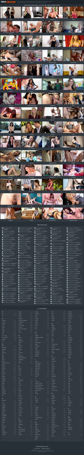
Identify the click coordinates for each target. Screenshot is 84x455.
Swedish (69, 351)
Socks (69, 320)
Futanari (20, 415)
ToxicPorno (61, 271)
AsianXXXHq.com (22, 271)
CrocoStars (29, 275)
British (3, 388)
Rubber (53, 402)
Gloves (36, 315)
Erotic (20, 373)
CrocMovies (45, 265)
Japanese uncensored (39, 388)
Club (3, 429)
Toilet (69, 386)
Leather (36, 414)
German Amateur (22, 429)
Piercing (53, 366)
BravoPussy (45, 237)
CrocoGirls (77, 228)
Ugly (69, 398)
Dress (20, 361)
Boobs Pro (12, 251)
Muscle (53, 320)
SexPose (11, 281)
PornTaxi (59, 236)
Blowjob (3, 378)
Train (69, 390)
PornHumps (61, 303)
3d (2, 315)
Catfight (3, 407)
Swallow (69, 349)
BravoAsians (13, 293)
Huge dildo (37, 352)
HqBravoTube (14, 263)
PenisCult (76, 275)
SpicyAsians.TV (54, 229)
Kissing (36, 398)
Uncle (69, 400)
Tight (69, 383)
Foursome (21, 408)
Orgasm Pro (29, 284)
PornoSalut (77, 255)
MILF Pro (60, 262)
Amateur (3, 323)
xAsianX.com (78, 264)
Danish (20, 339)
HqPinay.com (13, 243)
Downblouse (21, 359)
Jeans (36, 391)
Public (53, 385)
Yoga (69, 434)
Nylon (53, 335)
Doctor (20, 347)
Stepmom (70, 337)
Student (69, 345)
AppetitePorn (29, 290)
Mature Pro (77, 289)
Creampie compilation (23, 320)
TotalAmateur (78, 250)
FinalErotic (44, 236)
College (3, 431)
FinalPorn (76, 246)
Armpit (3, 330)
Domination (21, 352)
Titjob (69, 385)
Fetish (20, 391)
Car (2, 402)
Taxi (69, 366)
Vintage (69, 412)
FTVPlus (59, 231)
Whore (69, 424)
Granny (36, 320)
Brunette (3, 390)
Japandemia (61, 246)
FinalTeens (44, 278)
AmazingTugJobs (70, 236)
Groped (36, 323)
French (20, 410)
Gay (19, 425)
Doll (19, 351)
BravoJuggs (29, 262)
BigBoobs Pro (78, 303)
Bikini (3, 371)
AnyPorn (43, 276)
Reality (53, 395)
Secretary (53, 415)
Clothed (3, 427)
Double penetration (22, 357)
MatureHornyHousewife (6, 250)
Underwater (70, 402)
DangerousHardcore (6, 256)
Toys (69, 388)
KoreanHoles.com (5, 236)
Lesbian (36, 415)
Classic (3, 422)
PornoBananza (21, 293)
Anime (3, 327)
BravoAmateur (21, 236)
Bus (3, 395)
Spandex (70, 325)
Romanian (54, 400)
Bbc (3, 354)
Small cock (70, 315)
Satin (53, 410)
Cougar (20, 313)
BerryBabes (45, 260)
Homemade (37, 345)
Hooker (36, 347)
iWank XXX (61, 255)
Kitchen (36, 400)
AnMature (44, 239)
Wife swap (70, 427)
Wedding (69, 420)
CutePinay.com (38, 253)
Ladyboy (36, 408)
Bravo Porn (61, 277)
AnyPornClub (13, 288)
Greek (36, 322)
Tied (69, 381)
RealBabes (28, 247)
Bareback (4, 349)
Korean (36, 402)
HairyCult (43, 250)
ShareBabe (45, 231)
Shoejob (53, 427)
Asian (3, 332)
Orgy (53, 351)
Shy (52, 434)
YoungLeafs (29, 237)
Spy (69, 334)
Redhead (53, 397)
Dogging (20, 349)
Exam (20, 374)
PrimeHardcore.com (9, 2)
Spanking (70, 328)
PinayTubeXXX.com (39, 298)
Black (3, 374)
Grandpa (36, 318)
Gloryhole (37, 313)
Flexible (20, 403)
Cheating (4, 414)
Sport (69, 332)
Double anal (21, 356)
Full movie (21, 412)
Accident (4, 320)
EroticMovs (12, 237)
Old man (53, 345)
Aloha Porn (77, 237)
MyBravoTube (37, 284)
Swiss (69, 356)
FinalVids (60, 268)
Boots (3, 381)
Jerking (36, 393)
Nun (52, 332)
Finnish (20, 397)
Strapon (69, 342)
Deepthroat (21, 340)
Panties (53, 359)
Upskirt (69, 405)
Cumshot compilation (23, 328)
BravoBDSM (45, 246)
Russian (53, 403)
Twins (69, 393)
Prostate (53, 381)
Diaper (20, 342)
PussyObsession (22, 301)
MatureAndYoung (70, 297)
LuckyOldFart (46, 272)
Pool (52, 373)
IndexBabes (45, 288)
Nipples (53, 327)
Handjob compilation (39, 337)
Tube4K (10, 241)
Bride (3, 386)
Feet (19, 388)
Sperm (69, 330)
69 (2, 313)
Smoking (70, 318)
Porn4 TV (60, 260)
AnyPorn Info (29, 295)
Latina (36, 412)
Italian (36, 376)
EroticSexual (78, 286)
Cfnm (3, 412)
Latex (36, 410)
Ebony (20, 368)
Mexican (36, 436)
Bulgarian (4, 393)
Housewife (37, 351)
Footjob (20, 407)
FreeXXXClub (30, 277)
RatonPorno (13, 239)
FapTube (75, 262)
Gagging (20, 420)
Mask (36, 427)
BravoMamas (30, 228)
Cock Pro (43, 248)
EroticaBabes (46, 299)
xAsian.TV (12, 277)
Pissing (53, 368)
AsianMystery (30, 288)
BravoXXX (44, 267)
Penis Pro (44, 293)
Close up (4, 425)
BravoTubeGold (70, 258)
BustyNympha (21, 253)
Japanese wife (38, 390)
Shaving (53, 422)
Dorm (20, 354)
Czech (20, 332)
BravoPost (28, 255)
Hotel (36, 349)
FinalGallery (77, 273)
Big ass (3, 364)
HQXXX (75, 251)
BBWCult (27, 239)
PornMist (76, 260)
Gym (36, 327)
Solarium (70, 322)
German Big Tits (22, 431)
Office (53, 340)
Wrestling (70, 429)
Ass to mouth (4, 337)
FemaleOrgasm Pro (38, 244)
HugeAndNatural (54, 234)
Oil (52, 342)
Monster (53, 318)
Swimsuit (70, 352)
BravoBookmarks (38, 234)
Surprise (69, 347)
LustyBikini (61, 297)
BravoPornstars (22, 268)
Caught (3, 408)
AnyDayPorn (13, 283)
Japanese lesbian (38, 383)
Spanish (69, 327)
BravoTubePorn (70, 292)
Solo (69, 323)
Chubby (3, 419)
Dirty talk (20, 345)
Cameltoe (4, 400)
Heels (36, 340)
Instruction (37, 373)
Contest (20, 311)
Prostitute (53, 383)
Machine (36, 424)
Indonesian (37, 369)
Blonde (3, 376)
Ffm (19, 393)
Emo (19, 371)
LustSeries (12, 279)
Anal (3, 325)
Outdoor (53, 352)
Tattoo (69, 364)
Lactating (37, 407)
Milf (36, 439)
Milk (52, 311)
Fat (19, 386)
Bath (3, 351)
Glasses (36, 311)
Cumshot (20, 327)
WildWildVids (78, 244)
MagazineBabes (54, 253)
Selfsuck (53, 419)
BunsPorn (12, 276)
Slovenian (70, 313)
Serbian (53, 420)
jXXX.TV (75, 276)
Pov (52, 378)
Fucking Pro (77, 242)
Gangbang (21, 424)
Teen (69, 371)
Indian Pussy (37, 368)
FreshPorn (28, 229)
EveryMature (13, 298)
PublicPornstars (54, 294)
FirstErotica (29, 298)
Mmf (52, 313)
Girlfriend (20, 434)
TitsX (57, 257)
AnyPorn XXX (79, 253)
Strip (69, 344)
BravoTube (12, 296)
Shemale (53, 424)
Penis (53, 364)
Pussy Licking (54, 390)
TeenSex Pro (78, 278)
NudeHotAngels (5, 261)
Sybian (69, 357)
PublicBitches (30, 273)
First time (21, 398)
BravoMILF (12, 231)
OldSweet (76, 269)
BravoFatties (45, 286)
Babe (3, 345)
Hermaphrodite (38, 342)
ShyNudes (77, 248)
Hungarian (37, 354)
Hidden (36, 344)
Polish (53, 371)
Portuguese (54, 376)
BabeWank (28, 241)
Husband (37, 356)
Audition (3, 339)
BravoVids (12, 300)
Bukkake (4, 391)
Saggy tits (54, 408)
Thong (69, 378)
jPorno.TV (76, 284)
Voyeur (69, 414)
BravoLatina (77, 301)
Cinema (3, 420)
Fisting (20, 400)
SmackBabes (46, 268)
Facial (20, 381)
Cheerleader (4, 415)
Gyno (36, 328)
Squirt (69, 335)
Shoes (53, 429)
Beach (3, 359)
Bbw (3, 356)
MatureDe (28, 281)
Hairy (36, 334)
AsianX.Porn (78, 265)
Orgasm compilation (55, 349)
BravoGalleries (5, 286)
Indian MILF (37, 366)
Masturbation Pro (54, 283)
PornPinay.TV (62, 259)
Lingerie (36, 419)
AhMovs (26, 279)
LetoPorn (43, 295)
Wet (69, 422)
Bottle (3, 383)
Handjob (36, 335)
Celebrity (4, 410)
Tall (68, 362)
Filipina (20, 395)
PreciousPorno (70, 240)
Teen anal (70, 373)
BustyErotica (13, 258)
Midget (36, 437)
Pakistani (53, 357)
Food (20, 405)
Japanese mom (38, 386)
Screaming (54, 414)
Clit (2, 424)
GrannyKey (29, 265)
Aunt (3, 340)
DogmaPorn (13, 294)
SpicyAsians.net (38, 291)
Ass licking (4, 335)
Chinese (3, 417)
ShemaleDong (37, 263)
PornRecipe (13, 245)
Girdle (20, 432)
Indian (36, 361)
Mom (53, 315)
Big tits (3, 369)
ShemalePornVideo (6, 269)
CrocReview (13, 274)
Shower (53, 432)
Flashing (20, 402)
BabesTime (45, 258)
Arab (3, 328)
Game (20, 422)
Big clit (3, 366)
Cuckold (20, 323)
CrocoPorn (45, 241)
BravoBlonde (78, 299)
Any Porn (76, 280)
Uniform (69, 403)
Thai (69, 376)
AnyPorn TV (77, 267)
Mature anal (37, 434)
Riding (53, 398)
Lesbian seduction (38, 417)
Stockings (70, 340)
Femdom (20, 390)
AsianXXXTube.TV (54, 286)
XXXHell (43, 301)
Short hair (54, 431)
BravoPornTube (54, 239)
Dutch (20, 362)
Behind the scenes (6, 362)
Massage (37, 429)
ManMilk (59, 301)
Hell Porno (28, 286)
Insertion (36, 371)
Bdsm (3, 357)
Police (53, 369)
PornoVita (60, 250)
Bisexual (3, 373)
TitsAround (28, 248)
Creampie (20, 318)
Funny (20, 414)
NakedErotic (61, 270)
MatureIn (27, 260)
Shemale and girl (55, 425)
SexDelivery (13, 302)
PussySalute (29, 282)
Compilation (4, 432)
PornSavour (61, 248)
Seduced (53, 417)
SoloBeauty (12, 253)
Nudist (53, 330)
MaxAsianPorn (5, 229)
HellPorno (60, 288)
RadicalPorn (45, 256)
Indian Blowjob (38, 362)
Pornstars (53, 374)
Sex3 (25, 250)
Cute (19, 330)
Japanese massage (39, 385)
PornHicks (61, 296)
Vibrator (69, 410)
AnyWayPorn (78, 282)
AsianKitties (61, 266)
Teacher (69, 368)
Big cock (4, 368)
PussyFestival (53, 280)
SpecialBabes (78, 229)
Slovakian (70, 311)
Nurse (53, 334)
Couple (20, 315)
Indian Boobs (37, 364)
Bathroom (4, 352)
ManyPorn (12, 247)
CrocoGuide (61, 273)
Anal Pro (59, 275)
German (20, 427)
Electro (20, 369)
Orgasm (53, 347)
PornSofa (43, 281)
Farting (20, 385)
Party (53, 362)
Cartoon (3, 403)
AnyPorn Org (46, 303)
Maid (36, 425)
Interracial (37, 374)
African (3, 322)
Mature (36, 432)
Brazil (3, 385)
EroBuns (75, 287)
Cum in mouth (21, 325)
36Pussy (59, 264)
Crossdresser (21, 322)
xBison (26, 243)
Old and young (54, 344)
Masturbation (37, 431)
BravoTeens (29, 264)
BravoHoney (45, 254)
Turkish (69, 391)
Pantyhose (54, 361)
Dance (20, 337)
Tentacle (69, 374)
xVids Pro (44, 279)
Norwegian (54, 328)
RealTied (75, 294)
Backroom (4, 347)
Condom (3, 434)
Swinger (69, 354)
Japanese (37, 381)
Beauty (3, 361)
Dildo (20, 344)
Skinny (53, 436)
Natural (53, 325)
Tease (69, 369)
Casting (3, 405)
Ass (3, 334)
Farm (20, 383)
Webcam (70, 419)
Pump (53, 388)
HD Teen (36, 339)
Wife (69, 425)
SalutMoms (29, 296)
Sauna (53, 412)
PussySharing (5, 272)
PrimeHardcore (37, 229)
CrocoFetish (45, 270)
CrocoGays (45, 274)
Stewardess (70, 339)
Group (36, 325)
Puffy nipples (54, 386)
